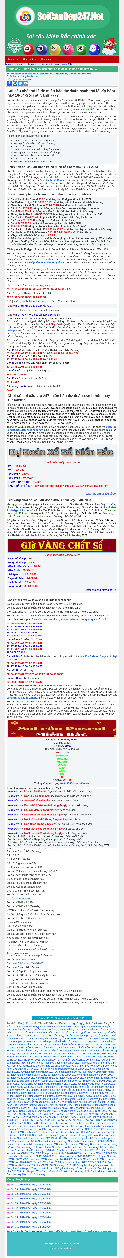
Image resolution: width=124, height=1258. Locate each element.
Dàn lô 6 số (22, 1053)
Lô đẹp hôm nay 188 (102, 1086)
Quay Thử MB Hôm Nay (58, 1231)
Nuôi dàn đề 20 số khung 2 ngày (43, 833)
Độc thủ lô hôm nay (21, 1056)
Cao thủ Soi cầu (68, 1032)
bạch (17, 1026)
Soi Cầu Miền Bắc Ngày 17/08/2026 (30, 1212)
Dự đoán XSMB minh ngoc (98, 1071)
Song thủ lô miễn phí (18, 1168)
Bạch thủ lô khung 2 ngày (71, 1026)
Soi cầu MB (74, 1141)
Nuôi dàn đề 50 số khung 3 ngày (43, 828)
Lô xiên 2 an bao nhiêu (62, 1098)
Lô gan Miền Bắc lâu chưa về (68, 1089)
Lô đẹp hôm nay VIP (18, 1089)
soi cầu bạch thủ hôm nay (74, 1123)
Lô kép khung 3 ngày (48, 1092)
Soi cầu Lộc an (25, 1138)
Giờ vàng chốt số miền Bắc (74, 1086)
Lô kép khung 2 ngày (98, 1089)
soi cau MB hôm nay (31, 1144)
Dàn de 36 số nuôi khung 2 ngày (57, 1050)
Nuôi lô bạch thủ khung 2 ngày (43, 819)
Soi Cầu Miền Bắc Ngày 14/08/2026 (30, 1226)
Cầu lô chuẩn (100, 1035)
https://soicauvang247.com (43, 64)
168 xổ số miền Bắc (97, 1023)
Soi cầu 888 (19, 1123)
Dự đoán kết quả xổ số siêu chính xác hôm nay (60, 1056)
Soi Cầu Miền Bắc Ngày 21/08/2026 (30, 1194)
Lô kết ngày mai (100, 1092)
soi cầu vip (72, 1150)
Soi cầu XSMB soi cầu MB (89, 1159)
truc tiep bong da (95, 1231)
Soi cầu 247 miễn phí (86, 1114)
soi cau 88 (78, 1120)
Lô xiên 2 (43, 1098)
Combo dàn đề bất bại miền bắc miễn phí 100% (62, 1018)
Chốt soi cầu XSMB (35, 1044)
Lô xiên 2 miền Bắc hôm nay (67, 1101)
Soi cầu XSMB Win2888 (47, 1162)
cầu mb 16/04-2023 (72, 1038)
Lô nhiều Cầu (100, 1095)
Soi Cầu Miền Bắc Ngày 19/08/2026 (30, 1203)
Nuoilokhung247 (95, 1108)
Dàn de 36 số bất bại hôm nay (43, 1047)
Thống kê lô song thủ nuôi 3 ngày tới (75, 1168)
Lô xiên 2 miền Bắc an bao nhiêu (31, 1101)
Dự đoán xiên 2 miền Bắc (56, 1059)
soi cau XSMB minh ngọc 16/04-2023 (51, 1159)
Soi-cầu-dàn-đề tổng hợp (39, 810)
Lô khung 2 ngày (32, 1095)
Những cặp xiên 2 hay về (43, 1105)
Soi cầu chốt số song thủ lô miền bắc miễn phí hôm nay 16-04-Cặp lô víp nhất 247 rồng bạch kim (60, 1128)
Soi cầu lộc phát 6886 (24, 1141)
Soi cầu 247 (29, 59)
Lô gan (34, 1089)
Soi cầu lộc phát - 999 (81, 1138)
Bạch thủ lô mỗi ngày (98, 1026)
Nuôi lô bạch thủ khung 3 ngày (90, 1105)
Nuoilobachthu (77, 1108)
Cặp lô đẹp (11, 1231)
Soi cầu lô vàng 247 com (84, 1135)
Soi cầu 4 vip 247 (45, 1120)
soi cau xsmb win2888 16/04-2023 (81, 1162)
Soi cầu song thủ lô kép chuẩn (33, 1147)
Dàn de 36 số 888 (100, 1044)
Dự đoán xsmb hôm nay (68, 1071)
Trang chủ (13, 59)
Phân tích (29, 68)
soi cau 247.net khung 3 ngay (59, 1117)
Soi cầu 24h (84, 1117)
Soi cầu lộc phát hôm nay (52, 1141)
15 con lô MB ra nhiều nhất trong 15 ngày (61, 1023)
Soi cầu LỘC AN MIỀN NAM (51, 1138)
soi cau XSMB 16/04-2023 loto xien (44, 1156)
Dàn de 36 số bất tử (72, 1047)
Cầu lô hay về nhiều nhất (46, 1038)
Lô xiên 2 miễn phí (94, 1101)
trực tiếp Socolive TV (78, 1231)
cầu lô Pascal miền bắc (76, 783)
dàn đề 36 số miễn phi (24, 1050)
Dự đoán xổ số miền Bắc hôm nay (80, 1065)
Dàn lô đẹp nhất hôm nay (68, 1053)
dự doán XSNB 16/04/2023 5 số (49, 1080)
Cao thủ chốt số (84, 1029)
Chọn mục (46, 59)
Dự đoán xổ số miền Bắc (86, 1059)
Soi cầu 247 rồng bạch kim (27, 1117)
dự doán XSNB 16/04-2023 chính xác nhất (30, 1077)
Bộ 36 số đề (66, 1029)
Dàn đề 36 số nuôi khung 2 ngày (43, 814)
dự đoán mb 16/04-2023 (27, 1059)
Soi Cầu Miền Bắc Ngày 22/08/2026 (30, 1189)
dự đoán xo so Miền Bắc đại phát (41, 1065)
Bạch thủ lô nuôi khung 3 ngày (24, 1029)
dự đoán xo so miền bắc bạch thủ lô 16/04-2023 (54, 1062)
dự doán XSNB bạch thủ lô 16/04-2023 (89, 1080)
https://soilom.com (15, 64)
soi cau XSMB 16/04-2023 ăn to (68, 1153)
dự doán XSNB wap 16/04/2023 (24, 1086)
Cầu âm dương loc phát (78, 1035)
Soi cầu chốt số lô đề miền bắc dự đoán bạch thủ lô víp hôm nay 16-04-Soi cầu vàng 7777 (49, 74)
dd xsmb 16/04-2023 (94, 1053)
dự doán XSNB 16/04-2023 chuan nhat (77, 1077)
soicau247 (66, 64)
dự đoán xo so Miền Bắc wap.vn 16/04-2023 (66, 1068)
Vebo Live (107, 1231)
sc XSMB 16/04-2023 (95, 1111)
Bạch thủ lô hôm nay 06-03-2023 (25, 963)
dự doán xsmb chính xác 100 (37, 1071)
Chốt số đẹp (44, 1041)
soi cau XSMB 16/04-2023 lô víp (30, 1153)
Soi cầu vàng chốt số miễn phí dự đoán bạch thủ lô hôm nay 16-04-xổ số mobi (60, 1149)
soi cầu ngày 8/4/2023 (19, 898)
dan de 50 (81, 1050)
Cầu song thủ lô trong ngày (100, 1038)
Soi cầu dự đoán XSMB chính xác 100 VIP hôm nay (71, 1132)
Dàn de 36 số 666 (58, 1044)
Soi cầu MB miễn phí (56, 1144)
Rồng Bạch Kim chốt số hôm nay (37, 1111)
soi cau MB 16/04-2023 (96, 1141)
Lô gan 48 (45, 1089)
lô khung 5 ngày (82, 1095)
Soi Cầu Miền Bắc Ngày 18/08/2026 (30, 1208)
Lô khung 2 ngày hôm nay (57, 1095)
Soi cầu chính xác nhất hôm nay (41, 1126)
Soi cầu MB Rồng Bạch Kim (85, 1144)
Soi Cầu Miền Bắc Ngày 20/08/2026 (30, 1198)
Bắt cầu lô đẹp (50, 1029)
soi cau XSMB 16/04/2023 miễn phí (86, 1156)
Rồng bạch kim (29, 76)
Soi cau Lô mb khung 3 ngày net (50, 1135)
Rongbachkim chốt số (69, 1111)
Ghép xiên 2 (50, 1086)
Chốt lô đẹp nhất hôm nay (21, 1041)
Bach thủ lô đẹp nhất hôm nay (38, 1026)
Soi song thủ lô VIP (64, 1165)
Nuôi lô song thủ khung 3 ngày (50, 1108)
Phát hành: (13, 76)
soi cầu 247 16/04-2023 (41, 1114)
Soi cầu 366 (27, 1120)
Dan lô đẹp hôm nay (41, 1053)
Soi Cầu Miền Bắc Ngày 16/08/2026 (30, 1217)
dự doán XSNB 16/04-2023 (98, 1074)
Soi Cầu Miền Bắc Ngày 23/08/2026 (30, 1184)
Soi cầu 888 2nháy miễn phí (42, 1123)
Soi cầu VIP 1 (87, 1150)
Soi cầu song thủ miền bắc (67, 1147)
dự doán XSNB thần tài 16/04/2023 (97, 1083)
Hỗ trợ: (11, 79)
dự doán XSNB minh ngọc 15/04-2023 (55, 1083)
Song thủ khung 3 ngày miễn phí (95, 1165)
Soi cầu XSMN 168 (42, 1165)
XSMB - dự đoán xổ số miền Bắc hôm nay (59, 1171)
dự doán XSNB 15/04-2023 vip (65, 1074)
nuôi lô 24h (65, 1105)
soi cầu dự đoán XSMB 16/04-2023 (84, 1129)
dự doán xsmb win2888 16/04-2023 (26, 1074)
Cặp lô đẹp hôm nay (90, 1032)
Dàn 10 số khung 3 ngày (39, 824)
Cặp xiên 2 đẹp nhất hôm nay (46, 1035)
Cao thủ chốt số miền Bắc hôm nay (38, 1032)
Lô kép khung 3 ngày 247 (75, 1092)
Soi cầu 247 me (64, 1114)
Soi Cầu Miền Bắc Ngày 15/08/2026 (30, 1222)
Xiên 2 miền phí (26, 1171)
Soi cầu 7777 (64, 1120)
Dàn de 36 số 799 (79, 1044)
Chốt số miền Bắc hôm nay (88, 1041)
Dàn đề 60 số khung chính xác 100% (32, 1231)
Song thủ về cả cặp (42, 1168)
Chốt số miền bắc (62, 1041)
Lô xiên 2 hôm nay (87, 1098)
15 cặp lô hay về (27, 1023)
